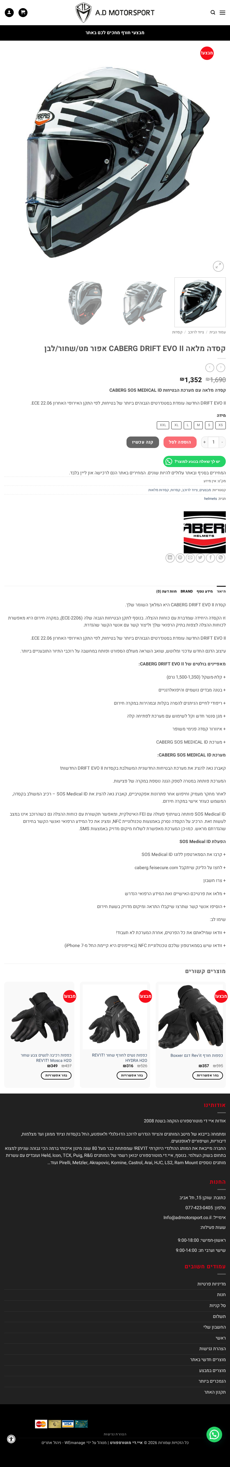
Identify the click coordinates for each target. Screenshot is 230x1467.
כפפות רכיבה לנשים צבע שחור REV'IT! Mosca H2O (46, 1058)
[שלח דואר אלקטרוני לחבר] (190, 558)
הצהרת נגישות (212, 1348)
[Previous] (214, 162)
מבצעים (205, 490)
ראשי (221, 1338)
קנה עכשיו (142, 442)
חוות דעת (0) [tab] (166, 591)
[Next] (12, 162)
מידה (221, 416)
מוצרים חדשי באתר (208, 1359)
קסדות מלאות (158, 490)
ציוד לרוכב (196, 332)
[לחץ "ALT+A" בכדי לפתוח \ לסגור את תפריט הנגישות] (11, 1439)
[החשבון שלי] (9, 12)
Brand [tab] (187, 591)
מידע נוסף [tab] (205, 591)
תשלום (219, 1316)
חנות (221, 1294)
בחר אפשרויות (208, 1075)
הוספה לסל (180, 442)
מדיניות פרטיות (211, 1284)
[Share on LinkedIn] (170, 558)
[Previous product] (209, 367)
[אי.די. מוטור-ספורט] (115, 12)
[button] (222, 12)
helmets (210, 498)
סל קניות (218, 1305)
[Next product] (220, 367)
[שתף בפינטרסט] (180, 558)
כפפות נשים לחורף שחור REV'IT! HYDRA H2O (119, 1058)
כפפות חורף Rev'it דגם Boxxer (197, 1056)
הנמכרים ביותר (212, 1381)
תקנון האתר (215, 1392)
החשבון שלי (214, 1327)
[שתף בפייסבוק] (210, 558)
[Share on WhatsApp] (220, 558)
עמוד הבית (218, 332)
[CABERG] (205, 532)
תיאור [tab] (221, 591)
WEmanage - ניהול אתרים (63, 1443)
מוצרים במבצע (212, 1370)
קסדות (177, 332)
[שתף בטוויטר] (200, 558)
